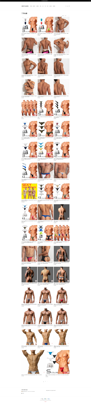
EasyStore (50, 400)
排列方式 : (63, 15)
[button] (66, 6)
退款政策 (45, 401)
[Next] (47, 381)
